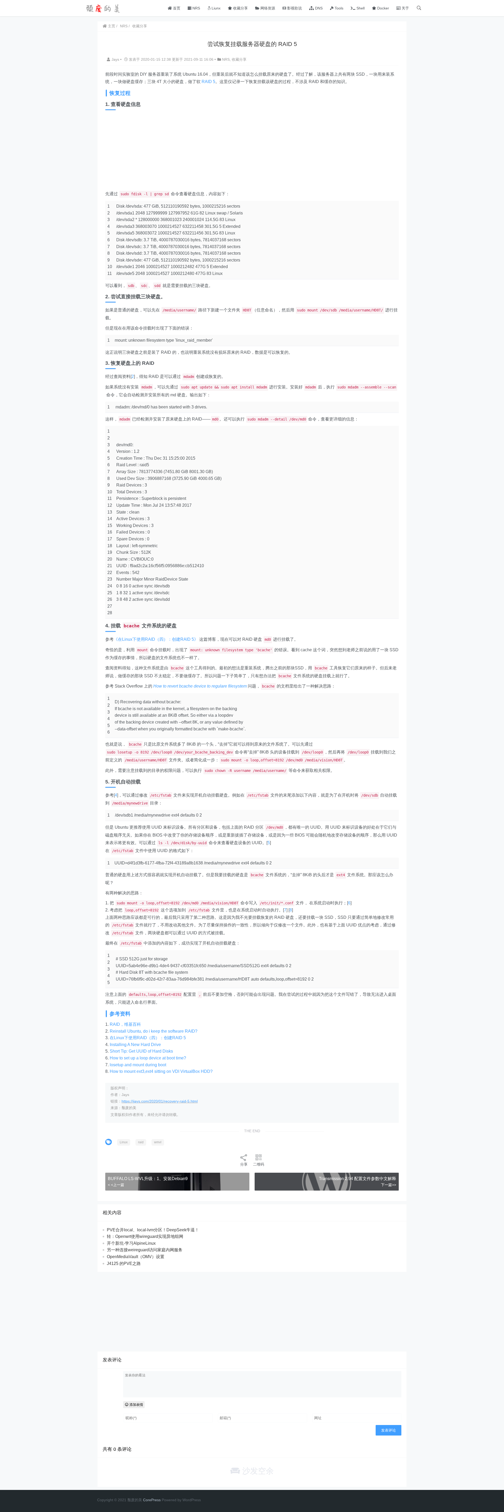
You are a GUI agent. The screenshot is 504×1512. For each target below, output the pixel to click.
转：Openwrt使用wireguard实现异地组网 (145, 1236)
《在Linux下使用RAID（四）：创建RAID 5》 (156, 639)
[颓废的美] (103, 8)
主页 (111, 26)
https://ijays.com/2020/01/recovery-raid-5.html (160, 1101)
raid (141, 1142)
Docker (382, 8)
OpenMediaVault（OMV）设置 (135, 1256)
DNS (318, 8)
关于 (405, 8)
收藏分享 (240, 8)
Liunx (215, 8)
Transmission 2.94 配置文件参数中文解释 (357, 1178)
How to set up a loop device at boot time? (148, 1058)
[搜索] (419, 8)
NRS (195, 8)
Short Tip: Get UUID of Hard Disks (141, 1051)
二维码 (258, 1164)
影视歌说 (294, 8)
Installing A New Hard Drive (135, 1044)
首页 (176, 8)
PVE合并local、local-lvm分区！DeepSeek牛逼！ (153, 1230)
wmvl (157, 1142)
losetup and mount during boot (138, 1065)
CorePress (152, 1500)
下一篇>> (388, 1185)
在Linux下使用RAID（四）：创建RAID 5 (148, 1038)
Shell (360, 8)
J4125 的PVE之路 (124, 1263)
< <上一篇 (116, 1185)
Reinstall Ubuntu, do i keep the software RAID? (153, 1031)
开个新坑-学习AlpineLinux (131, 1243)
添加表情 (135, 1405)
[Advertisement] (252, 151)
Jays (116, 59)
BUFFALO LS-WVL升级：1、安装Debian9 (148, 1178)
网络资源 (267, 8)
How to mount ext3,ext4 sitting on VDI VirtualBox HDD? (161, 1071)
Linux (124, 1142)
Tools (338, 8)
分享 (244, 1164)
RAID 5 (208, 81)
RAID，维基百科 (125, 1024)
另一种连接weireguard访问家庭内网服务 (144, 1250)
